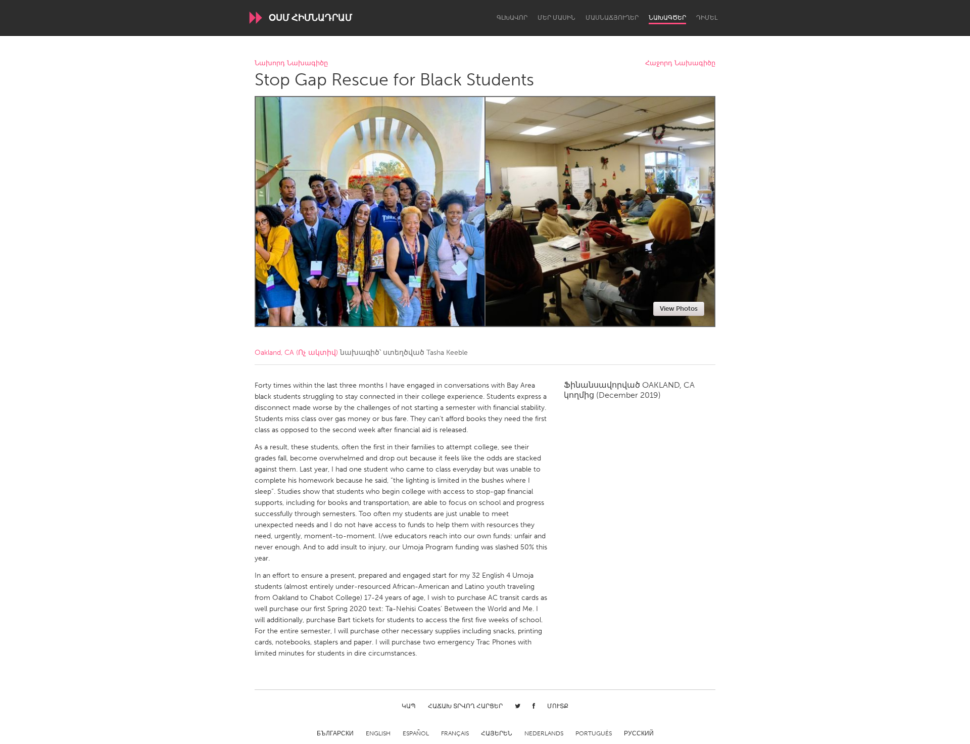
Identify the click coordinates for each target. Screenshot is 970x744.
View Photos (679, 308)
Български (335, 733)
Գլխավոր (512, 17)
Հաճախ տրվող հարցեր (465, 706)
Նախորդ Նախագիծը (291, 63)
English (378, 733)
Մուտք (557, 706)
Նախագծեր (667, 17)
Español (416, 733)
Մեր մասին (556, 17)
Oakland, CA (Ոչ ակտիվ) (296, 352)
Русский (639, 733)
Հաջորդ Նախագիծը (680, 63)
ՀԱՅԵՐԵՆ (496, 733)
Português (593, 733)
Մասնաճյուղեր (612, 17)
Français (455, 733)
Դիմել (706, 17)
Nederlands (543, 733)
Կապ (409, 706)
